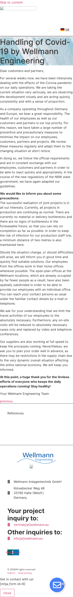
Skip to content (11, 2)
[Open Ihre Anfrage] (57, 585)
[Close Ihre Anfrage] (62, 583)
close (7, 593)
